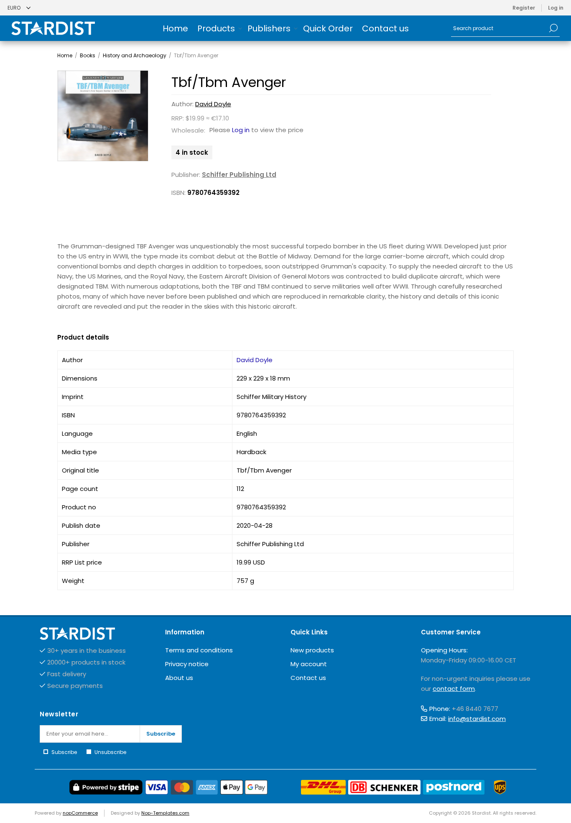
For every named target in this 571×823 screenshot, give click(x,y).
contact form (454, 688)
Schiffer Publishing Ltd (239, 174)
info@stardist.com (477, 718)
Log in (555, 7)
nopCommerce (80, 813)
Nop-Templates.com (165, 813)
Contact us (308, 677)
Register (523, 7)
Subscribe (160, 734)
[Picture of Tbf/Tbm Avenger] (103, 116)
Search (553, 28)
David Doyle (213, 104)
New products (312, 650)
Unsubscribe (110, 752)
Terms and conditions (199, 650)
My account (309, 663)
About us (179, 677)
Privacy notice (187, 663)
